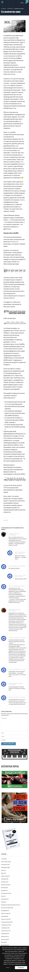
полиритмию (18, 222)
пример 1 (8, 409)
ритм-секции (19, 296)
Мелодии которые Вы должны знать (10, 904)
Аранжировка (4, 867)
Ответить (13, 535)
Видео (2, 873)
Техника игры (4, 933)
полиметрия (18, 44)
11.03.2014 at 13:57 (17, 637)
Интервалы (3, 887)
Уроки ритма (10, 8)
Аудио (2, 870)
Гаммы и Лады (4, 876)
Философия (4, 945)
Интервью (3, 890)
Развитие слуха (5, 919)
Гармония (3, 879)
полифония (4, 916)
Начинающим (4, 910)
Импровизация (4, 884)
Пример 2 (15, 415)
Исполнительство (5, 893)
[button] (27, 1)
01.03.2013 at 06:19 (16, 586)
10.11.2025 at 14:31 (16, 697)
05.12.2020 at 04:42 (17, 669)
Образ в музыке (5, 913)
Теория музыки (4, 930)
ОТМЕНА (8, 967)
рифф (18, 58)
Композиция (4, 899)
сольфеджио (4, 927)
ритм (18, 302)
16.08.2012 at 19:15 (16, 566)
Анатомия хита (4, 864)
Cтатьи (3, 858)
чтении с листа (19, 330)
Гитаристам (4, 881)
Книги (2, 896)
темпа (17, 375)
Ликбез (3, 902)
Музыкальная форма (6, 907)
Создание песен (5, 925)
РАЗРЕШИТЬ (21, 967)
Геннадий (11, 533)
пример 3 (12, 422)
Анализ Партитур (5, 861)
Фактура (3, 942)
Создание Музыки (5, 922)
